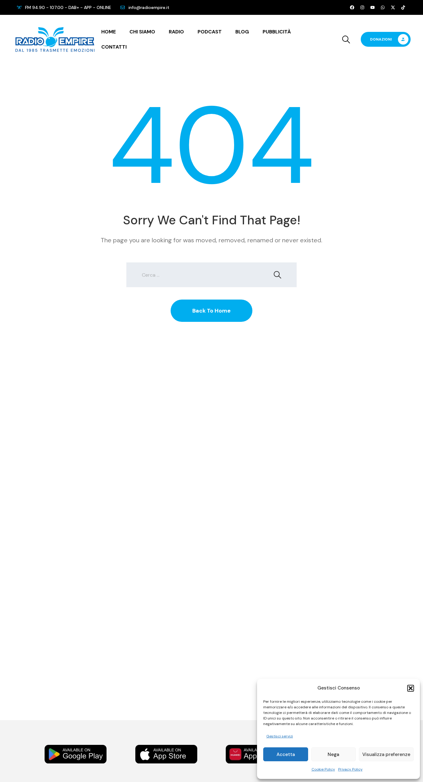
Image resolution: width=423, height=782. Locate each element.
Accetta (286, 754)
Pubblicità (277, 31)
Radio (176, 31)
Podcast (210, 31)
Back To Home (211, 310)
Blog (242, 31)
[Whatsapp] (382, 7)
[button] (411, 688)
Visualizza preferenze (386, 754)
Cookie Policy (323, 769)
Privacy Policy (350, 769)
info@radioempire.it (149, 7)
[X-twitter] (393, 7)
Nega (333, 754)
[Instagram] (362, 7)
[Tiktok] (403, 7)
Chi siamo (142, 31)
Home (108, 31)
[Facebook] (352, 7)
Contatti (114, 47)
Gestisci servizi (279, 736)
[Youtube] (372, 7)
